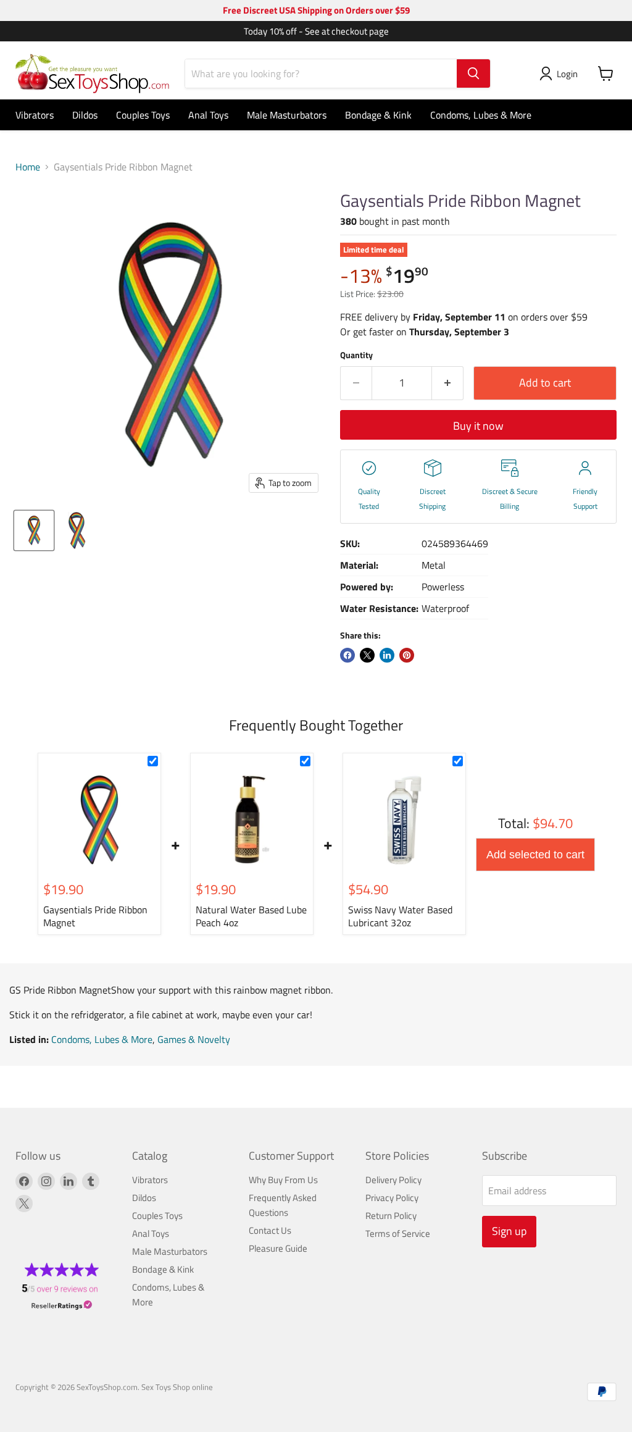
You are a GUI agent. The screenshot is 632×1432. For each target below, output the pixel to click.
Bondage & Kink (378, 114)
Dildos (85, 114)
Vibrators (34, 114)
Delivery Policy (393, 1180)
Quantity (356, 355)
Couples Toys (143, 114)
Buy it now (478, 425)
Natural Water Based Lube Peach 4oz (251, 916)
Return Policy (391, 1215)
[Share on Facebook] (347, 655)
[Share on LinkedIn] (387, 655)
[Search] (473, 73)
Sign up (509, 1231)
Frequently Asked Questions (283, 1205)
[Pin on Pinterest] (406, 655)
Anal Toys (208, 114)
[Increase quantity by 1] (448, 383)
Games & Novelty (193, 1039)
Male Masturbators (286, 114)
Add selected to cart (535, 854)
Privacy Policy (391, 1198)
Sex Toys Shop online (177, 1387)
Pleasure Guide (278, 1248)
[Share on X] (367, 655)
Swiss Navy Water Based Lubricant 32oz (400, 916)
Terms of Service (397, 1233)
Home (27, 166)
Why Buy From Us (283, 1180)
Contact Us (270, 1230)
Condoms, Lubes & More (480, 114)
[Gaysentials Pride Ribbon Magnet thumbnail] (34, 530)
